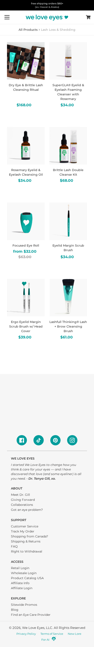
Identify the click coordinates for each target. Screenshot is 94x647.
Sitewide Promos (24, 605)
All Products (28, 30)
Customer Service (24, 526)
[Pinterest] (55, 440)
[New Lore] (54, 640)
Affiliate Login (21, 588)
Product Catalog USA (27, 578)
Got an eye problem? (27, 510)
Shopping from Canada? (29, 536)
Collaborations (22, 505)
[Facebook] (22, 440)
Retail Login (20, 568)
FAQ (14, 546)
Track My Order (22, 531)
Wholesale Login (24, 573)
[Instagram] (72, 440)
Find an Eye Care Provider (30, 615)
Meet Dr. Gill (20, 495)
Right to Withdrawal (26, 551)
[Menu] (7, 17)
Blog (14, 610)
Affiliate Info (20, 583)
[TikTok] (38, 440)
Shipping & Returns (25, 541)
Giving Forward (23, 500)
